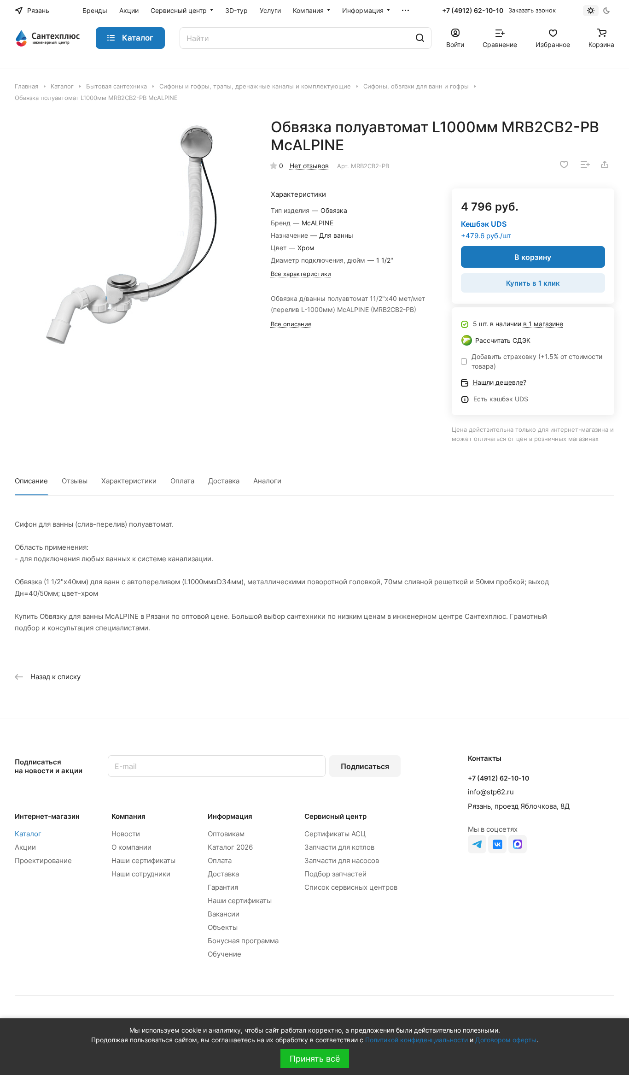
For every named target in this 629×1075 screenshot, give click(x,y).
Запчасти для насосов (341, 860)
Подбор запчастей (335, 873)
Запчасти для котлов (339, 847)
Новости (125, 833)
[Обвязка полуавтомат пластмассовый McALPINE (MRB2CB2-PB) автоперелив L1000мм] (133, 236)
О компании (131, 847)
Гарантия (223, 887)
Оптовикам (226, 833)
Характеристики (129, 480)
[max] (517, 844)
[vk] (497, 844)
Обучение (224, 954)
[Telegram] (477, 844)
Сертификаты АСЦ (335, 833)
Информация (230, 816)
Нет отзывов (309, 166)
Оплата (182, 480)
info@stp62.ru (491, 791)
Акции (25, 847)
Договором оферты (505, 1040)
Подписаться (365, 766)
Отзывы (74, 480)
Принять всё (315, 1058)
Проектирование (43, 860)
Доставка (223, 480)
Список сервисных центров (350, 887)
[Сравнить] (585, 164)
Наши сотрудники (140, 873)
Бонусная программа (243, 940)
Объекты (223, 927)
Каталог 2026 (230, 847)
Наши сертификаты (143, 860)
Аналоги (267, 480)
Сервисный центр (335, 816)
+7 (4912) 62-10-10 (472, 10)
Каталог (28, 833)
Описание (31, 480)
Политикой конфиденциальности (416, 1040)
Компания (128, 816)
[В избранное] (564, 164)
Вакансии (223, 914)
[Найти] (419, 38)
